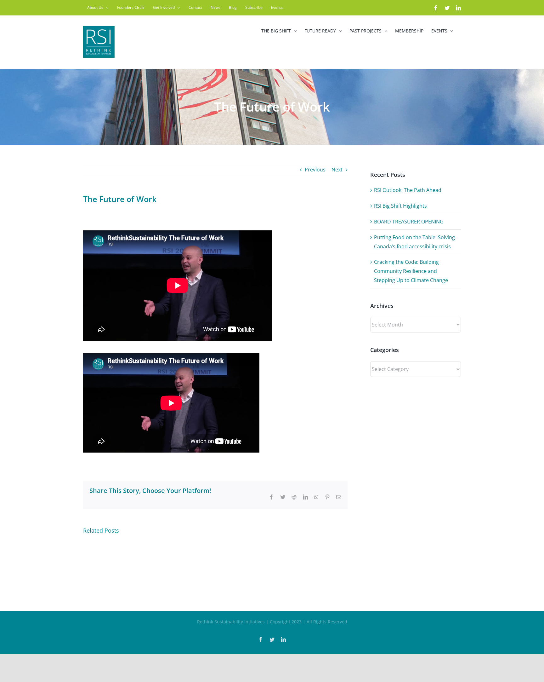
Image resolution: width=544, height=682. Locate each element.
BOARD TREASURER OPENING (409, 221)
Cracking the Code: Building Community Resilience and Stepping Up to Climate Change (411, 271)
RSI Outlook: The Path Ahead (407, 190)
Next (337, 169)
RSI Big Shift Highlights (400, 205)
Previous (315, 169)
